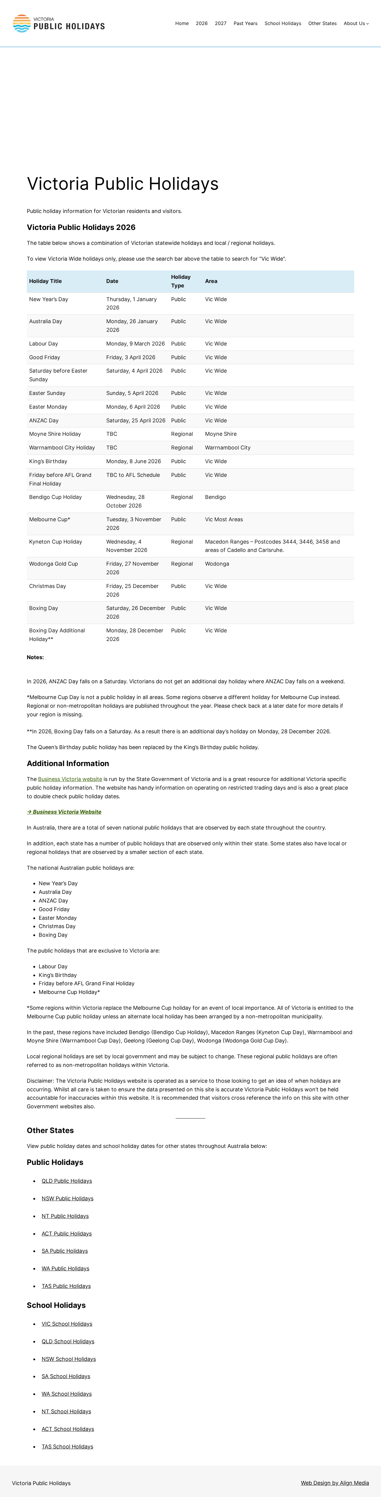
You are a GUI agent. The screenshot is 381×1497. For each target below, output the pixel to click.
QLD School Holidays (68, 1341)
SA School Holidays (66, 1376)
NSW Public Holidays (67, 1198)
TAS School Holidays (67, 1446)
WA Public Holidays (65, 1268)
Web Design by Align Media (335, 1483)
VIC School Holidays (67, 1324)
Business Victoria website (70, 779)
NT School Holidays (66, 1411)
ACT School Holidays (68, 1429)
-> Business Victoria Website (64, 812)
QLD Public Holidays (67, 1181)
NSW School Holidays (69, 1359)
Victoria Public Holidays (41, 1483)
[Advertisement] (190, 110)
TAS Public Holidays (66, 1286)
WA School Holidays (67, 1394)
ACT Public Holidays (67, 1233)
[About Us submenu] (367, 23)
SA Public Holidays (65, 1251)
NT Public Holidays (65, 1216)
